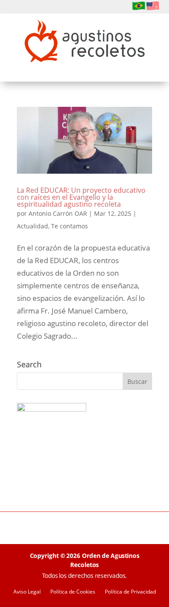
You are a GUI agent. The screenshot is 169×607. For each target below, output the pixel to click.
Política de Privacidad (130, 592)
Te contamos (69, 226)
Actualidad (32, 226)
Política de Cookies (72, 592)
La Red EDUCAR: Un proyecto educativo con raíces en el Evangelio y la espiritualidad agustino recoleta (81, 197)
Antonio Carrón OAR (58, 213)
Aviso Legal (27, 592)
